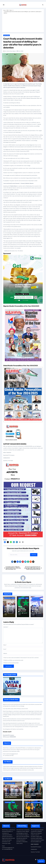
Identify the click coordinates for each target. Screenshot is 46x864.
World (31, 783)
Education (28, 802)
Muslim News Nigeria (11, 51)
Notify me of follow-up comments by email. (13, 660)
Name (5, 645)
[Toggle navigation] (4, 5)
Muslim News (6, 35)
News (13, 598)
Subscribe (34, 554)
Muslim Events (36, 598)
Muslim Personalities (36, 802)
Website (5, 653)
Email (4, 649)
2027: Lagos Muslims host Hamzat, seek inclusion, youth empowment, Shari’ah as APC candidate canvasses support (13, 797)
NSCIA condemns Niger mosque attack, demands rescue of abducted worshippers (12, 815)
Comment (5, 627)
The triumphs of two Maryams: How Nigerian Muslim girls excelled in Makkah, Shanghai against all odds (33, 816)
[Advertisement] (23, 22)
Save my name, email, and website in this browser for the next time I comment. (21, 657)
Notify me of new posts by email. (11, 662)
